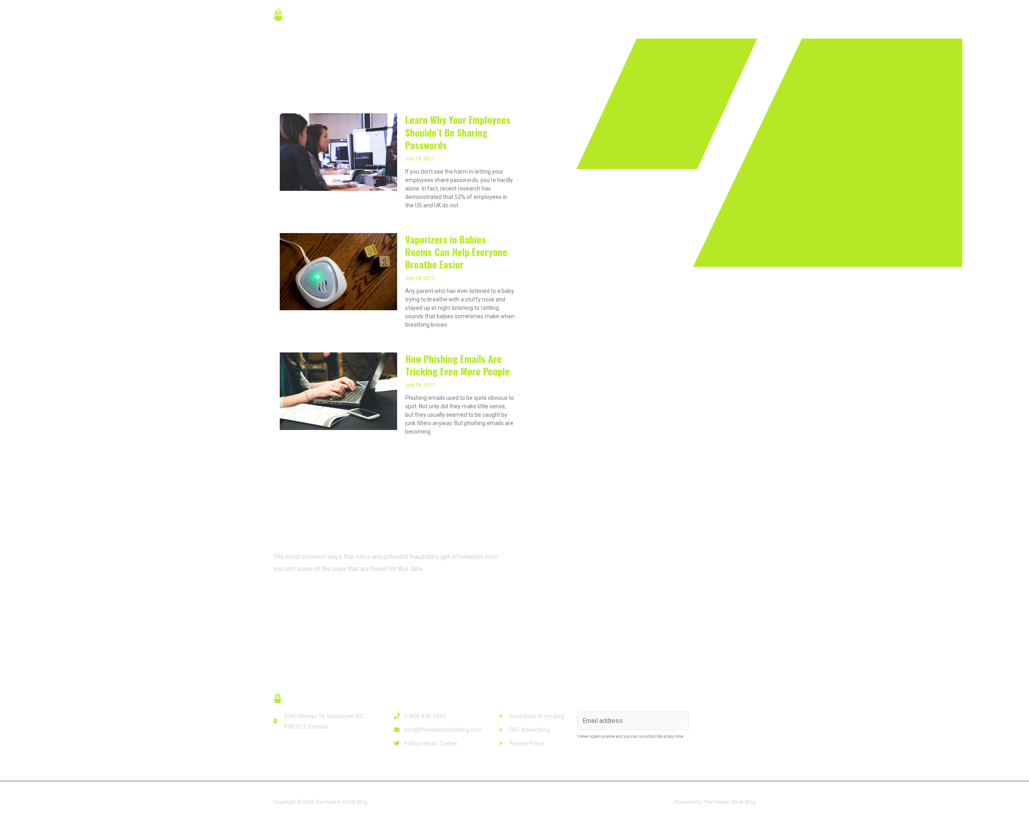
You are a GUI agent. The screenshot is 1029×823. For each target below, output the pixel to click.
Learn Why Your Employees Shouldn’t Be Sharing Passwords (457, 131)
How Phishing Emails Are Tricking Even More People (457, 364)
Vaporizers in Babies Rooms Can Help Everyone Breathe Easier (456, 251)
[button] (305, 598)
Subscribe (723, 721)
